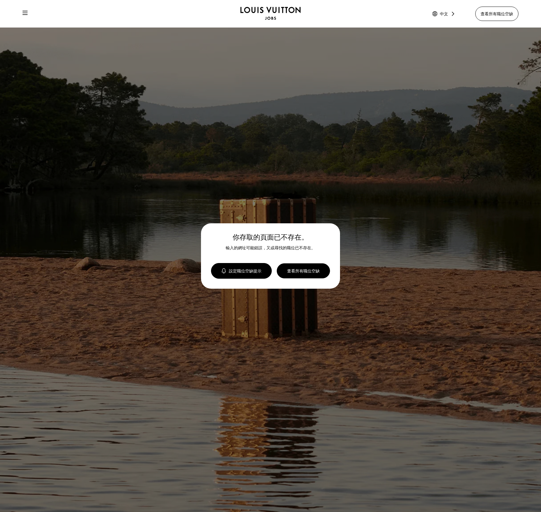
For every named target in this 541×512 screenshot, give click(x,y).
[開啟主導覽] (25, 13)
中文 (444, 13)
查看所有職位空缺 (497, 13)
